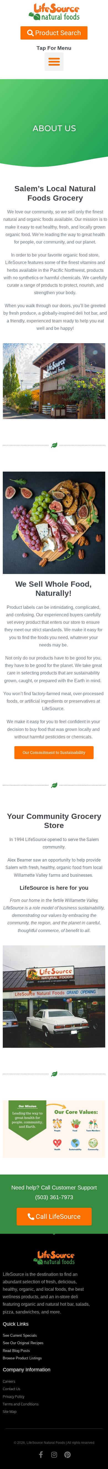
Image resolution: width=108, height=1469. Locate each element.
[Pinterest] (67, 1454)
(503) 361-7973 (54, 1197)
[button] (54, 61)
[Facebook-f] (40, 1454)
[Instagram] (54, 1454)
